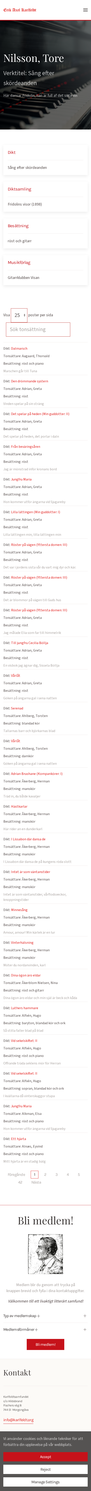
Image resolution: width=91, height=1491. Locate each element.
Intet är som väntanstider (30, 871)
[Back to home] (19, 10)
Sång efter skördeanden (27, 167)
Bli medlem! (45, 1344)
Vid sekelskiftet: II (24, 1040)
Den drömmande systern (29, 381)
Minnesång (19, 910)
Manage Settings (45, 1482)
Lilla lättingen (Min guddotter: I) (35, 512)
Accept (45, 1456)
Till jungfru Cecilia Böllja (29, 643)
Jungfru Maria (21, 479)
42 (20, 1182)
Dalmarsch (19, 348)
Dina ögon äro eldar (26, 975)
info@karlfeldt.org (18, 1419)
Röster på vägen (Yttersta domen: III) (39, 544)
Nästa (36, 1182)
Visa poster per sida (28, 315)
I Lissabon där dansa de (28, 839)
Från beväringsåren (25, 446)
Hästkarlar (19, 806)
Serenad (17, 708)
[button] (85, 10)
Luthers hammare (24, 1008)
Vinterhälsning (22, 942)
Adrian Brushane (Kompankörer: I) (37, 773)
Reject (45, 1469)
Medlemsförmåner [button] (19, 1329)
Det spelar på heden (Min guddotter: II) (40, 414)
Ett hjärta (18, 1138)
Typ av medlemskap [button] (20, 1315)
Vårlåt (15, 675)
